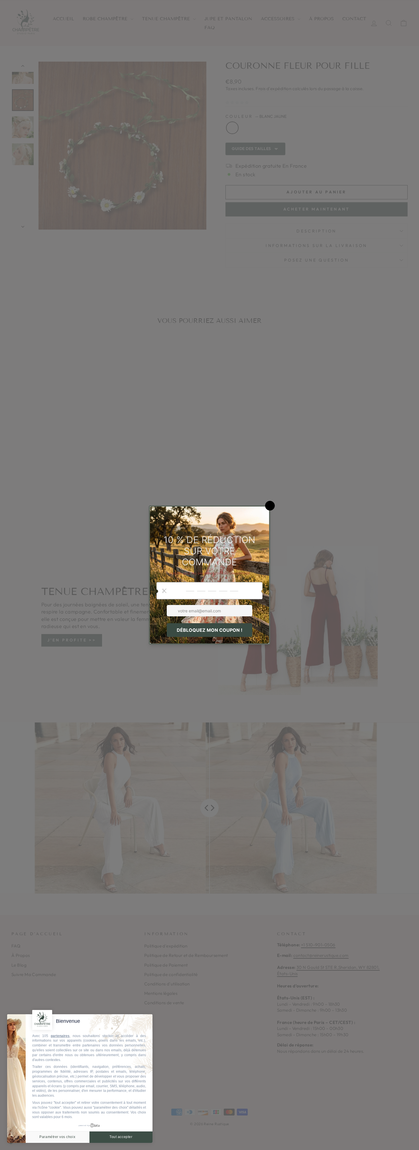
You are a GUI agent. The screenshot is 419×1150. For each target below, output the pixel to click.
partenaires (60, 1036)
